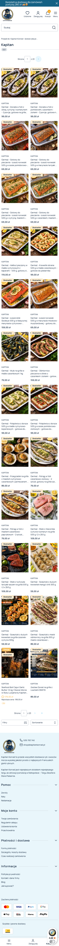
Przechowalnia (8, 830)
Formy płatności (8, 848)
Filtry (5, 722)
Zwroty (4, 792)
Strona (21, 59)
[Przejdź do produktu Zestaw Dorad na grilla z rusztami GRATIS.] (44, 663)
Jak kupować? (7, 886)
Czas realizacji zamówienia (13, 856)
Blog (3, 882)
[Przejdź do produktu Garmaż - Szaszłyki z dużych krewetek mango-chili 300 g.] (44, 558)
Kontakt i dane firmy (10, 878)
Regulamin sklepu (9, 822)
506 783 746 (29, 740)
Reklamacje (6, 800)
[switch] (52, 941)
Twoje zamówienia (9, 818)
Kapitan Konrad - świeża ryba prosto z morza (19, 39)
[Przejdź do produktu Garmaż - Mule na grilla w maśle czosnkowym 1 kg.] (15, 347)
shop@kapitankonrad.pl (34, 744)
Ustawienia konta (9, 826)
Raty (3, 796)
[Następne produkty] (35, 713)
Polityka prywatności (10, 874)
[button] (54, 27)
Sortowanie (37, 722)
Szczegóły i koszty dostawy (13, 852)
